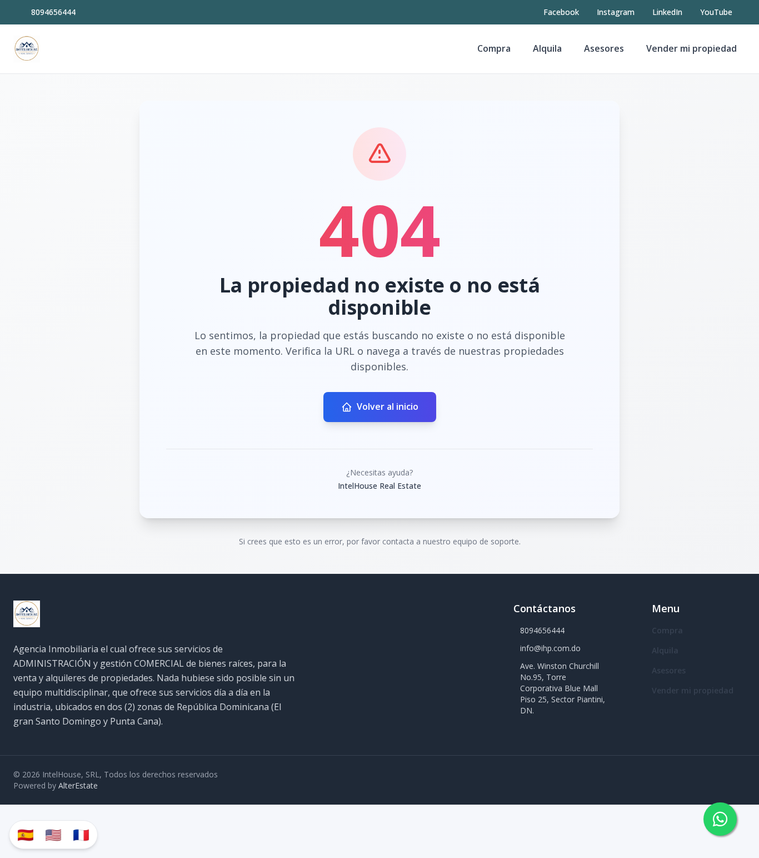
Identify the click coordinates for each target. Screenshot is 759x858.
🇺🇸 (53, 834)
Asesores (604, 48)
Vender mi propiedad (691, 48)
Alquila (547, 48)
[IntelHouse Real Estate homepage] (26, 49)
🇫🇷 (81, 834)
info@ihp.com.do (550, 648)
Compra (494, 48)
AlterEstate (78, 785)
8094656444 (53, 12)
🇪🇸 (25, 834)
